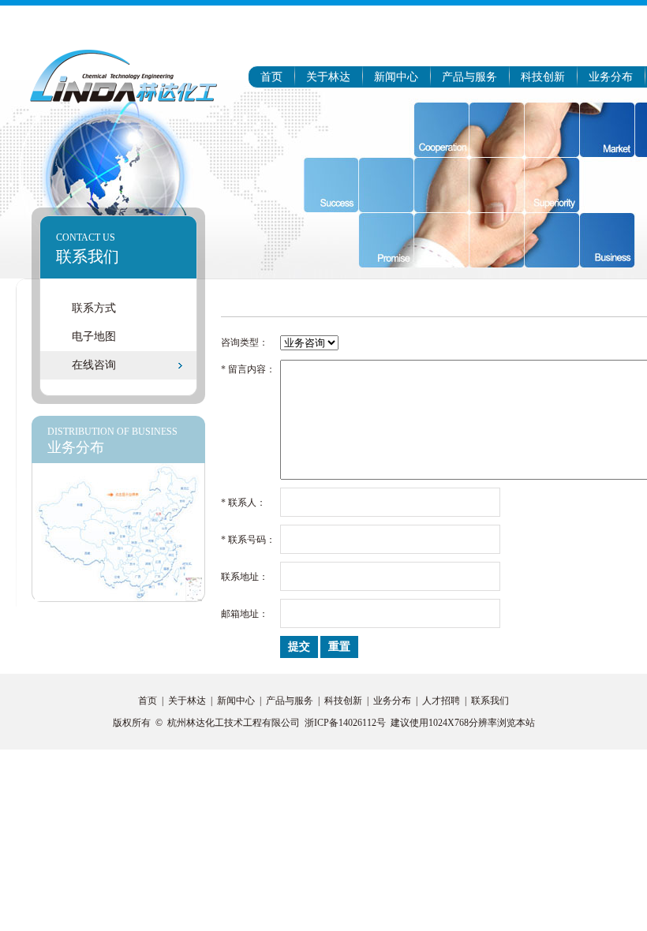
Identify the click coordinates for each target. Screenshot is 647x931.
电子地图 (94, 336)
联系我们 (490, 700)
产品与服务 (469, 77)
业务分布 (611, 77)
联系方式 (94, 308)
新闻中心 (396, 77)
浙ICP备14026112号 (345, 722)
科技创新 (543, 77)
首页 (271, 77)
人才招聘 (441, 700)
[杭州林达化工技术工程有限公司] (123, 75)
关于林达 (328, 77)
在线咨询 (94, 365)
